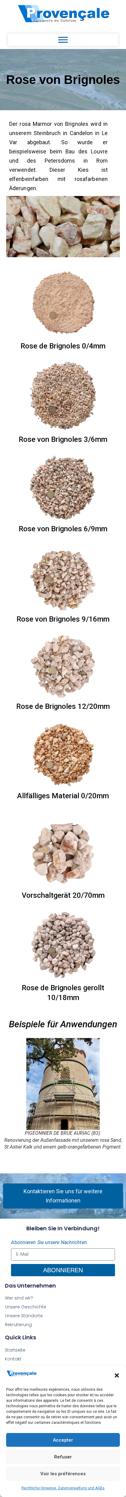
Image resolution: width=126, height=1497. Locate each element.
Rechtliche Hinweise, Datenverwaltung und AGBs (63, 1488)
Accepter (63, 1440)
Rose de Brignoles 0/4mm (63, 346)
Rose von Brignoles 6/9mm (63, 529)
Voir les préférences (63, 1473)
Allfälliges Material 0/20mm (63, 796)
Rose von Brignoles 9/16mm (63, 619)
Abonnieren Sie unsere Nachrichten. (49, 1242)
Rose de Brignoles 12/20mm (63, 706)
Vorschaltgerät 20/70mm (63, 895)
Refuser (63, 1457)
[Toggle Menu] (63, 40)
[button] (117, 1375)
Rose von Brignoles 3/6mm (63, 439)
